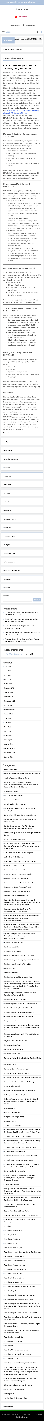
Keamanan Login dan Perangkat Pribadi (17, 887)
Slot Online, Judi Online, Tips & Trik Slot (17, 1136)
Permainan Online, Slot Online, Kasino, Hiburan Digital (22, 1078)
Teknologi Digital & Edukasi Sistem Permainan (20, 1295)
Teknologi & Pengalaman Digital (15, 1265)
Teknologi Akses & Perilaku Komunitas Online (19, 1287)
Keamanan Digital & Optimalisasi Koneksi (18, 874)
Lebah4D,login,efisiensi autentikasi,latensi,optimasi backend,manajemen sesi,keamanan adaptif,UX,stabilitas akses (21, 918)
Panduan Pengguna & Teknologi (15, 999)
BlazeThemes (23, 1417)
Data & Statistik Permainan (13, 796)
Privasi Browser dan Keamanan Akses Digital (19, 1090)
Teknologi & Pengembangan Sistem (16, 1269)
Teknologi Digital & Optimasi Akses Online (18, 1299)
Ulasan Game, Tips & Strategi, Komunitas (18, 1385)
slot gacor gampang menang (14, 1117)
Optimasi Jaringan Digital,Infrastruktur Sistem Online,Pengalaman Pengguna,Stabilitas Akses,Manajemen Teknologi (19, 936)
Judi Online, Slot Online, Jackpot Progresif (18, 853)
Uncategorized (9, 1394)
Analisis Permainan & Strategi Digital (16, 778)
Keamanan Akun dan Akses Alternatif (17, 870)
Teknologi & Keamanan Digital (14, 1261)
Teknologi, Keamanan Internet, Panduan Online (20, 1363)
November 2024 (9, 753)
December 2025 (9, 697)
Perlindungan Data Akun (12, 1045)
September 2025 (9, 710)
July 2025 (7, 718)
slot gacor (7, 476)
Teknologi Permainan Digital (13, 1337)
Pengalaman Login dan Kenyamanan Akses (18, 1016)
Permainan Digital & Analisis (14, 1049)
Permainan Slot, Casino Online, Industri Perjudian (20, 1082)
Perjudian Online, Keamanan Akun (15, 1041)
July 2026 (7, 667)
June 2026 (7, 671)
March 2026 (8, 684)
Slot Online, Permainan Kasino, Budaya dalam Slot (21, 1156)
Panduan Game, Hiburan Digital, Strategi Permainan (21, 960)
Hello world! (29, 654)
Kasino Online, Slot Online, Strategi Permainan (20, 861)
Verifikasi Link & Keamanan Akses (16, 1398)
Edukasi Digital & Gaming (12, 800)
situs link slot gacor (11, 459)
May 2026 (7, 675)
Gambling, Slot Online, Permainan (15, 804)
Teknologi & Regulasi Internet (14, 1278)
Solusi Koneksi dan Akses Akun (15, 1171)
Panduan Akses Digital (12, 947)
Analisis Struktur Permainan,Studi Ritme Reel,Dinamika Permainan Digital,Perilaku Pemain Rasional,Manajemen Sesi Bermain (21, 784)
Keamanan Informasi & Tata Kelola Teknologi (19, 883)
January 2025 (8, 744)
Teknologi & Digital (10, 1235)
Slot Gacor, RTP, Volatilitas (13, 1125)
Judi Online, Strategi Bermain (14, 857)
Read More (6, 433)
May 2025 (7, 727)
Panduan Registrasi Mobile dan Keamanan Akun (20, 1004)
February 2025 (9, 740)
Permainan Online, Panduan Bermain (16, 1073)
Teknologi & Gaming (11, 1243)
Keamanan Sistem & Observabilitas (16, 896)
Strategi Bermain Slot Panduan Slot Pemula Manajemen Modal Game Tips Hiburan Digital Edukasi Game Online (22, 1191)
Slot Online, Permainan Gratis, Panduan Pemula (20, 1147)
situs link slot (9, 502)
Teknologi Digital (10, 1291)
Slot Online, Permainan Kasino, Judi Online (18, 1160)
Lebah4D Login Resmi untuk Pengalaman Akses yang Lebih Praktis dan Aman (19, 2)
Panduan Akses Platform (12, 951)
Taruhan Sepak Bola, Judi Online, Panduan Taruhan (21, 1215)
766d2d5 (8, 72)
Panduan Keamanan (11, 973)
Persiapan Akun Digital (12, 1086)
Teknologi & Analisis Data (13, 1230)
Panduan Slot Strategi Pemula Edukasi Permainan (21, 1008)
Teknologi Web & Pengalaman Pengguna (18, 1354)
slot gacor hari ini (10, 519)
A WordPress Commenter (13, 654)
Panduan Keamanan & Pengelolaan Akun (18, 977)
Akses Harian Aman (11, 769)
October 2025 (8, 705)
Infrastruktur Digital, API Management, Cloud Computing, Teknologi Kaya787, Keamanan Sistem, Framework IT (21, 846)
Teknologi (7, 1226)
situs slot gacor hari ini (12, 570)
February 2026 (9, 688)
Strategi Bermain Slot (11, 1184)
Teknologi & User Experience (14, 1282)
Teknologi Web (9, 1346)
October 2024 (8, 757)
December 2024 (9, 748)
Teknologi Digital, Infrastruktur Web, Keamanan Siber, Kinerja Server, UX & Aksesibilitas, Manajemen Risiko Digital (22, 1306)
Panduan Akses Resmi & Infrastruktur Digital (19, 955)
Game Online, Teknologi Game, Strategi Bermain (20, 815)
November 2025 (9, 701)
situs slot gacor (9, 536)
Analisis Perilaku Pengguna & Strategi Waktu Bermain (22, 774)
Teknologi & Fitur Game (12, 1239)
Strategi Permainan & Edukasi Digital (16, 1211)
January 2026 (8, 692)
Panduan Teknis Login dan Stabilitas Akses (19, 1012)
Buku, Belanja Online (11, 791)
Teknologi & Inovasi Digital (13, 1248)
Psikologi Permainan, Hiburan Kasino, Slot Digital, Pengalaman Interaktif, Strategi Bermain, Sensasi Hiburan (21, 1101)
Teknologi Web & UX (11, 1359)
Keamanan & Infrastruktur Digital (15, 866)
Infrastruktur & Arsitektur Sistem (15, 839)
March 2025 (8, 735)
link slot (7, 493)
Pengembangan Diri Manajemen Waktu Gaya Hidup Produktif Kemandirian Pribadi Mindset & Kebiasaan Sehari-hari (21, 1027)
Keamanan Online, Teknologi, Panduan (17, 891)
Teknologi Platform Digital (13, 1341)
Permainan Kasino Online (12, 1054)
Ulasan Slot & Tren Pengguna (14, 1389)
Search (6, 596)
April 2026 (7, 679)
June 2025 (7, 723)
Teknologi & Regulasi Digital (13, 1274)
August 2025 (8, 714)
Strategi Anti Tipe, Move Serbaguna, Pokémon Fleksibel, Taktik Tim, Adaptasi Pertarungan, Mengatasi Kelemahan (19, 1178)
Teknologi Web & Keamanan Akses (16, 1350)
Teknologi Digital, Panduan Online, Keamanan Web (21, 1313)
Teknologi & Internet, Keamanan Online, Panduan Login (22, 1252)
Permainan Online (10, 1065)
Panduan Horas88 (10, 968)
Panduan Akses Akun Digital (13, 943)
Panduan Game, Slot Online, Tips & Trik (17, 964)
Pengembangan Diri (10, 1021)
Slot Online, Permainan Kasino (14, 1152)
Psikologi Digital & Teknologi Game (16, 1095)
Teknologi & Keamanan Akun (14, 1256)
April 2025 (7, 731)
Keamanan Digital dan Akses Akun (16, 878)
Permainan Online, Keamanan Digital (16, 1069)
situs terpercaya (9, 553)
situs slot (7, 468)
